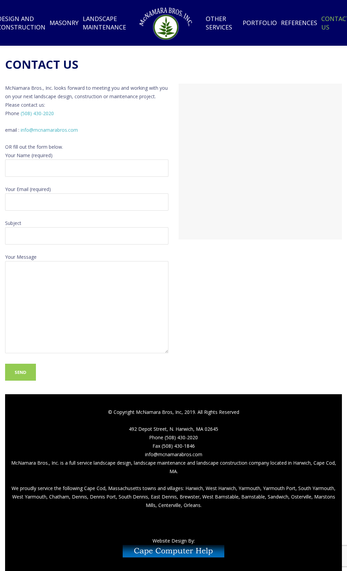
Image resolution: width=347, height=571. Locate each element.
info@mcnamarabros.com (49, 130)
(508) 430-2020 (36, 113)
